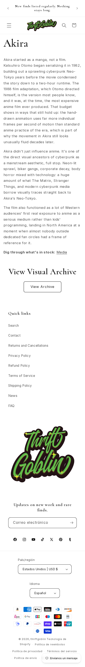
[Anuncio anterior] (8, 8)
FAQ (11, 406)
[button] (9, 25)
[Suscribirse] (72, 522)
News (13, 396)
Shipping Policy (20, 386)
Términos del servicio (62, 651)
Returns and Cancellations (28, 346)
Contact (14, 335)
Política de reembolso (50, 644)
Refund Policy (19, 366)
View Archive (42, 287)
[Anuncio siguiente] (77, 8)
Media (62, 252)
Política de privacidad (27, 651)
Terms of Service (21, 376)
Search (13, 326)
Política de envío (25, 658)
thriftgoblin (38, 639)
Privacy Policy (19, 356)
